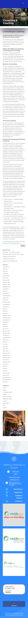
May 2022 (5, 271)
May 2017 (5, 291)
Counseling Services (7, 392)
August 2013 (6, 322)
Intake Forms (18, 492)
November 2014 (6, 304)
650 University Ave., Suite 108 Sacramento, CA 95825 (15, 484)
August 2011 (6, 364)
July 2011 (5, 366)
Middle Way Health (7, 398)
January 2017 (6, 293)
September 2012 (7, 337)
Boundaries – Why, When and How (11, 252)
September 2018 (7, 286)
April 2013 (5, 326)
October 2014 (6, 306)
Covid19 (5, 394)
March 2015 (6, 300)
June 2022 (5, 269)
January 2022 (6, 275)
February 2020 (6, 282)
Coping (4, 390)
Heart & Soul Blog (7, 396)
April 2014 (5, 313)
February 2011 (6, 373)
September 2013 (7, 320)
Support (5, 407)
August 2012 (6, 339)
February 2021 (6, 280)
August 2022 (6, 267)
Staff (4, 405)
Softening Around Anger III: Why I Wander (13, 254)
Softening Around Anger (9, 258)
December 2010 (6, 377)
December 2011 (6, 357)
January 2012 (6, 355)
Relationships (6, 403)
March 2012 (6, 351)
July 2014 (5, 309)
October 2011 (6, 359)
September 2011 (7, 362)
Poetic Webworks (19, 615)
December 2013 (6, 315)
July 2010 (5, 382)
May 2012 (5, 346)
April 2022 (5, 273)
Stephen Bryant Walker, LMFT (10, 261)
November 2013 (6, 317)
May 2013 (5, 324)
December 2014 (6, 302)
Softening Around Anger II (9, 256)
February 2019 (6, 284)
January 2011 (6, 375)
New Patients (18, 489)
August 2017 (6, 289)
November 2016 (6, 295)
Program (5, 401)
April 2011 (5, 370)
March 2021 (6, 278)
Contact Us (18, 501)
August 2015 (6, 297)
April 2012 (5, 348)
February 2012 (6, 353)
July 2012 (5, 342)
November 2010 (6, 379)
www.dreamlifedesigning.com (13, 243)
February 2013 (6, 331)
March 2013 (6, 328)
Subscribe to (10, 587)
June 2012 (5, 344)
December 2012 (6, 333)
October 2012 (6, 335)
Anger (4, 387)
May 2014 (5, 311)
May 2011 (5, 368)
